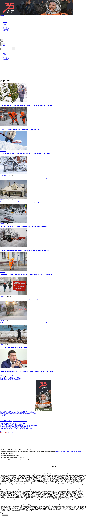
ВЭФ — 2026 (3, 16)
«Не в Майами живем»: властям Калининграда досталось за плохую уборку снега (26, 371)
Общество (2, 223)
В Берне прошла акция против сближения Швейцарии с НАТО (14, 416)
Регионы (2, 126)
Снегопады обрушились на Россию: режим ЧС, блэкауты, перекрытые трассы (25, 250)
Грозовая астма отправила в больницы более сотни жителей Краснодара (16, 428)
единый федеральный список (44, 469)
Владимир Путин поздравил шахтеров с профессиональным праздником (16, 411)
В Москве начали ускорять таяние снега (13, 347)
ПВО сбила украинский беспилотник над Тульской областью (14, 427)
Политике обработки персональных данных (52, 513)
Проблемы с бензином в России (6, 19)
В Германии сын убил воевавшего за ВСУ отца (11, 417)
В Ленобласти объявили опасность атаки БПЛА (11, 377)
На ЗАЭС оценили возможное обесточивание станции (12, 414)
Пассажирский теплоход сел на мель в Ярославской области (13, 421)
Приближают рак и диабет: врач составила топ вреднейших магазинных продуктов (18, 425)
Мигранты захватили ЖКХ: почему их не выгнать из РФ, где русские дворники (26, 274)
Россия (1, 247)
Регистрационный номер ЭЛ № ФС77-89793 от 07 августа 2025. (68, 451)
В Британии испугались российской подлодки (11, 424)
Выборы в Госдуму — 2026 (5, 17)
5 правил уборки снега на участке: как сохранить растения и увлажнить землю (26, 105)
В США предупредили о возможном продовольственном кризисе (14, 415)
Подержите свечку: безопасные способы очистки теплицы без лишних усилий (25, 178)
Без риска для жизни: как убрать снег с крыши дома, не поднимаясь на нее (24, 202)
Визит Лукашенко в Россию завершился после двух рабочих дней (14, 423)
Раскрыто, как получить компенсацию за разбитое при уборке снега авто (24, 226)
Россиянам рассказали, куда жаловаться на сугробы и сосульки (20, 299)
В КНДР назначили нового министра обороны (11, 378)
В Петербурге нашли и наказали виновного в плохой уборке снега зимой (23, 323)
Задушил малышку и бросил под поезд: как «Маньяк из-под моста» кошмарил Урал (18, 418)
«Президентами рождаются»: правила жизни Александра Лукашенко (15, 426)
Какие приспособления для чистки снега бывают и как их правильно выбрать (25, 153)
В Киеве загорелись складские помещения (10, 379)
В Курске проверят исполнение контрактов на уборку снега (19, 129)
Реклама (14, 432)
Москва (2, 344)
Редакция (10, 432)
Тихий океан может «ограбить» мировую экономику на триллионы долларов (17, 412)
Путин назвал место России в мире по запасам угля (12, 422)
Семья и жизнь (3, 102)
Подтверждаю (5, 514)
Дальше (2, 431)
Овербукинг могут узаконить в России (9, 420)
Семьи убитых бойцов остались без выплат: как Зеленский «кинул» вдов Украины (18, 413)
